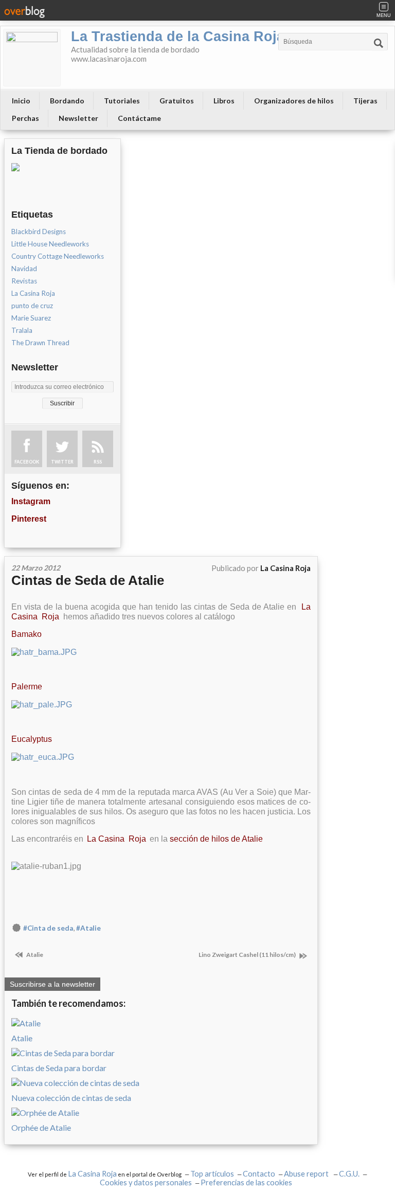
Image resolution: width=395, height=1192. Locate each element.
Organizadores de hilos (294, 100)
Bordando (67, 100)
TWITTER (62, 462)
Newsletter (78, 118)
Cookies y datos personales (146, 1182)
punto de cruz (32, 305)
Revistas (24, 281)
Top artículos (212, 1173)
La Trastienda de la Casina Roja (177, 36)
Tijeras (365, 100)
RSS (98, 462)
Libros (224, 100)
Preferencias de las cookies (246, 1182)
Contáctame (139, 118)
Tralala (21, 330)
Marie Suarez (31, 318)
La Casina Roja (33, 293)
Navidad (24, 268)
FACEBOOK (26, 462)
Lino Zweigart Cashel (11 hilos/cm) (248, 954)
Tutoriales (122, 100)
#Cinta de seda (48, 928)
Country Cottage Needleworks (57, 256)
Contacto (259, 1173)
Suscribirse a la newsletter (52, 984)
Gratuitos (176, 100)
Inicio (21, 100)
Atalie (34, 954)
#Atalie (88, 928)
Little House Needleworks (50, 244)
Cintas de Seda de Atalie (87, 580)
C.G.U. (349, 1173)
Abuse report (307, 1173)
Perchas (25, 118)
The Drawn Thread (40, 343)
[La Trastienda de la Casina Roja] (32, 57)
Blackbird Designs (38, 231)
